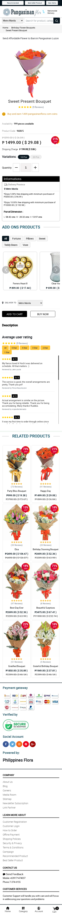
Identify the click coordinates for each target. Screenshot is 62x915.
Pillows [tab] (30, 238)
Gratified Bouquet (16, 666)
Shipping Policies (12, 838)
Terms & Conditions (13, 847)
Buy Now (43, 314)
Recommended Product (15, 856)
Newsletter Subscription (15, 803)
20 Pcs (36, 157)
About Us (8, 781)
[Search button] (56, 20)
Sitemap (7, 799)
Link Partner (9, 807)
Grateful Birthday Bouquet (45, 666)
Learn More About (14, 815)
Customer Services (15, 889)
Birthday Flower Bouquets (23, 27)
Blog (5, 786)
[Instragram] (19, 744)
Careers (7, 790)
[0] (54, 908)
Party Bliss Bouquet (16, 490)
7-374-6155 (14, 881)
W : (22, 216)
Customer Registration (15, 821)
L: (9, 216)
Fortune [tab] (16, 238)
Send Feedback (14, 874)
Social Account (13, 736)
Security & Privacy (12, 843)
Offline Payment (11, 834)
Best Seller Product (35, 3)
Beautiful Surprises (45, 607)
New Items (52, 3)
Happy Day (45, 490)
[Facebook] (6, 744)
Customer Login (11, 826)
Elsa (17, 549)
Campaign (8, 851)
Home (5, 27)
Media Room (9, 794)
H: (36, 216)
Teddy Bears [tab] (10, 244)
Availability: (18, 123)
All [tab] (5, 238)
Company (8, 775)
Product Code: (13, 130)
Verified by (10, 714)
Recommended (13, 3)
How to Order (10, 830)
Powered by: (11, 753)
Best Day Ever (16, 607)
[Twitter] (12, 744)
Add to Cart (15, 314)
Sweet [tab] (42, 238)
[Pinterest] (26, 744)
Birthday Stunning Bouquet (45, 549)
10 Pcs (23, 157)
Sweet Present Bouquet (16, 30)
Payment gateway (15, 688)
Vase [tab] (25, 244)
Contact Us (10, 867)
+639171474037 (17, 878)
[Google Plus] (33, 744)
